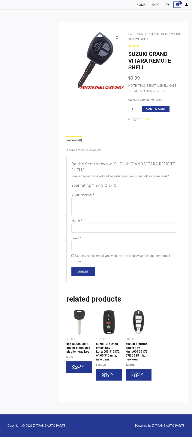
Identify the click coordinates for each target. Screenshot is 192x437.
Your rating (82, 185)
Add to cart (156, 108)
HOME (141, 5)
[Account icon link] (186, 4)
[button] (168, 4)
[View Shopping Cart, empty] (177, 5)
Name (76, 220)
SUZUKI (143, 34)
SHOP (156, 5)
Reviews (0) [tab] (74, 140)
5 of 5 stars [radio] (115, 185)
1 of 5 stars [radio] (97, 185)
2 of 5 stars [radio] (102, 185)
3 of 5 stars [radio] (106, 185)
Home (132, 34)
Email (76, 238)
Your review (83, 194)
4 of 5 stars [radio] (110, 185)
